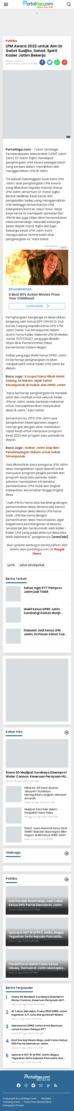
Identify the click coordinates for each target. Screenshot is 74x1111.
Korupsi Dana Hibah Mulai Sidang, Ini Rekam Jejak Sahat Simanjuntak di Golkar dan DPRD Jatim (36, 380)
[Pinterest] (64, 62)
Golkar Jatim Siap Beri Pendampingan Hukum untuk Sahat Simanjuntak (33, 452)
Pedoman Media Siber (38, 1102)
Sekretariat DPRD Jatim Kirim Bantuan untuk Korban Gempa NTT (37, 1027)
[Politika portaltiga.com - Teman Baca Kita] (66, 879)
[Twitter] (33, 1085)
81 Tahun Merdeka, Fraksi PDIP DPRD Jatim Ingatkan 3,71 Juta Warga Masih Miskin (39, 1013)
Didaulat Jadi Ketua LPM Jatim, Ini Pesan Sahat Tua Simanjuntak (44, 634)
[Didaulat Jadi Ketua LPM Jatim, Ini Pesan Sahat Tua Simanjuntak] (13, 636)
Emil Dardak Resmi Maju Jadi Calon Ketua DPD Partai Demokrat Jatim (39, 1042)
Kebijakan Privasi (13, 1105)
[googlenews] (48, 1085)
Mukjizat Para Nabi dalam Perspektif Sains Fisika (40, 811)
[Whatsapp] (57, 62)
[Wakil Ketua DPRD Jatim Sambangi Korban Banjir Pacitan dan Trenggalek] (13, 615)
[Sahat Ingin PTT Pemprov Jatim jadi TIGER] (13, 593)
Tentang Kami (11, 1102)
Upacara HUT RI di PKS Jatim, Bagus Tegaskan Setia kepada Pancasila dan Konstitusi (37, 1056)
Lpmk (11, 565)
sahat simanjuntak (32, 565)
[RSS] (55, 1085)
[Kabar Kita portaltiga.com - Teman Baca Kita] (66, 732)
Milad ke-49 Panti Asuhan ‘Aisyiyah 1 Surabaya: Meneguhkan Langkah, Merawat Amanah (45, 793)
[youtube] (40, 1085)
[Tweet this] (50, 62)
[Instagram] (26, 1085)
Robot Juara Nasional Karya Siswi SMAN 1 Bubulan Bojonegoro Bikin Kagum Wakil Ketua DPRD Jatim (45, 831)
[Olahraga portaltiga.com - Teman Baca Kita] (66, 853)
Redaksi (19, 61)
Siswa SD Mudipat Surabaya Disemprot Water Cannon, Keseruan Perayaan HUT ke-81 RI (37, 775)
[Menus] (6, 4)
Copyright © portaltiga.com (20, 1098)
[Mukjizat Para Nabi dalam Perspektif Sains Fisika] (14, 815)
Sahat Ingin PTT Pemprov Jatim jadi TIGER (43, 590)
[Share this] (42, 62)
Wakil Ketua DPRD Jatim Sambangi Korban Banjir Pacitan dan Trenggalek (42, 613)
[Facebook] (18, 1085)
